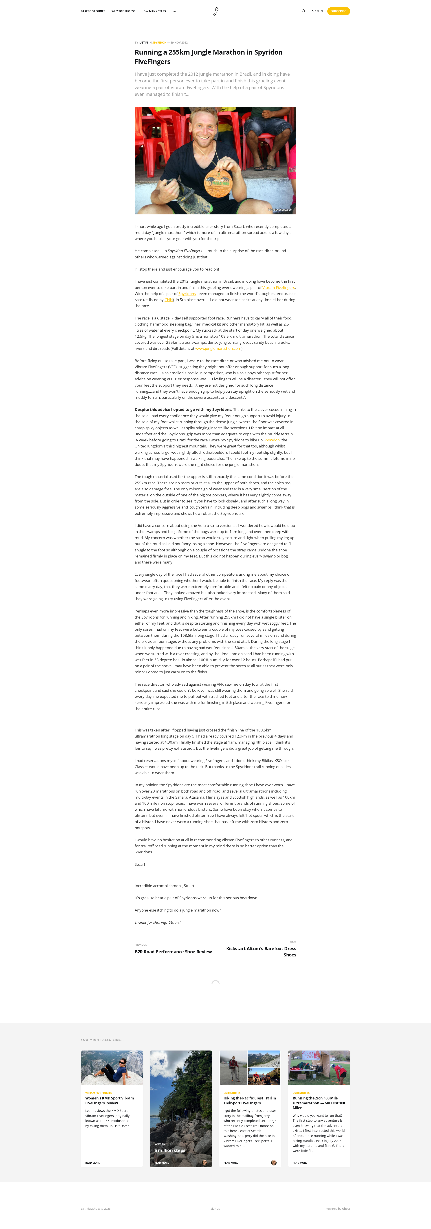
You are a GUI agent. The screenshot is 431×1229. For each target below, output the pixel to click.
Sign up (215, 1209)
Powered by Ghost (337, 1209)
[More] (174, 11)
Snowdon (272, 440)
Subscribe (338, 11)
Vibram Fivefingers (278, 287)
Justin (143, 42)
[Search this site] (303, 11)
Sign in (317, 11)
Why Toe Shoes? (123, 11)
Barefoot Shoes (93, 11)
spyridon (159, 42)
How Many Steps (153, 11)
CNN (169, 299)
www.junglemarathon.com (218, 348)
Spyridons (187, 293)
